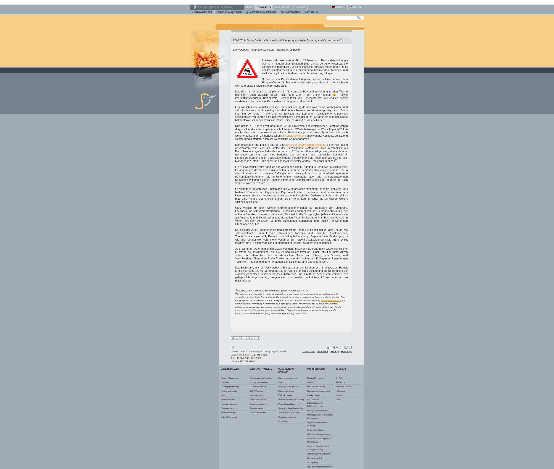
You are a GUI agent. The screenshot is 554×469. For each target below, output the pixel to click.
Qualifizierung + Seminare (286, 370)
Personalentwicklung (293, 135)
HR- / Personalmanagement (318, 434)
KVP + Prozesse (256, 391)
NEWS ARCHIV (264, 7)
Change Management (230, 378)
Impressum (322, 351)
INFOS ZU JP (311, 12)
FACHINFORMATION (291, 12)
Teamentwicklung (228, 412)
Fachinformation (315, 369)
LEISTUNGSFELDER (202, 12)
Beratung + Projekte (261, 369)
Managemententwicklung (317, 410)
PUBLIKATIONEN (283, 7)
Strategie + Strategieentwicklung (291, 408)
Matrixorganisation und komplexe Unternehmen (320, 416)
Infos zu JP (341, 369)
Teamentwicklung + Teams (289, 412)
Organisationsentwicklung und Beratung (319, 424)
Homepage (346, 351)
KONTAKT (300, 7)
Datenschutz (309, 351)
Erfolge (338, 395)
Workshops (282, 421)
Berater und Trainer (343, 386)
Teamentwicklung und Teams (318, 454)
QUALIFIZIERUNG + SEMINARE (261, 12)
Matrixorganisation (228, 399)
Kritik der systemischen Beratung (305, 144)
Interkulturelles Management (318, 391)
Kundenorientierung (229, 391)
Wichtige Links (312, 462)
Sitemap (335, 351)
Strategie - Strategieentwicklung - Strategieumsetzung (320, 448)
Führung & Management (288, 386)
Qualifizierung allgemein (287, 417)
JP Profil (339, 378)
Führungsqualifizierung (230, 386)
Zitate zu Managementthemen (319, 467)
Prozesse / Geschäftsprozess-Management (319, 440)
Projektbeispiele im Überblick (261, 378)
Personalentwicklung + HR (288, 404)
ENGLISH (357, 7)
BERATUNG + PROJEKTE (229, 12)
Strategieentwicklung (229, 408)
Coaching (225, 382)
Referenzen (340, 391)
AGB (338, 399)
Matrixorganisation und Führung (291, 399)
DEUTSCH (340, 7)
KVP (223, 395)
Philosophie (340, 382)
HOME (249, 7)
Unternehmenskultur (229, 417)
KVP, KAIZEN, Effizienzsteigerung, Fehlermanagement (315, 402)
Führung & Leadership (316, 386)
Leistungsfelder (230, 369)
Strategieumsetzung (331, 300)
